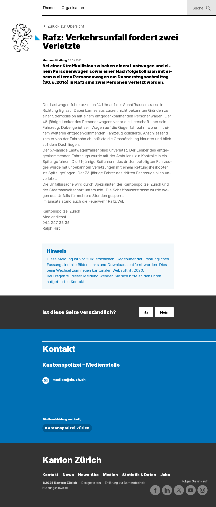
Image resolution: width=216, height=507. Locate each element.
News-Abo (88, 474)
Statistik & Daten (139, 474)
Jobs (165, 474)
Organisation (73, 7)
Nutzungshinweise (55, 488)
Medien (110, 474)
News (68, 474)
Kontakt (50, 474)
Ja (146, 312)
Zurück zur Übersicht (65, 26)
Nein (164, 312)
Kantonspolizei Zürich (67, 428)
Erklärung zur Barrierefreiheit (125, 482)
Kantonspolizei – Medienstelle (81, 365)
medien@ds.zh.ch (69, 380)
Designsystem (91, 482)
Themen (49, 7)
